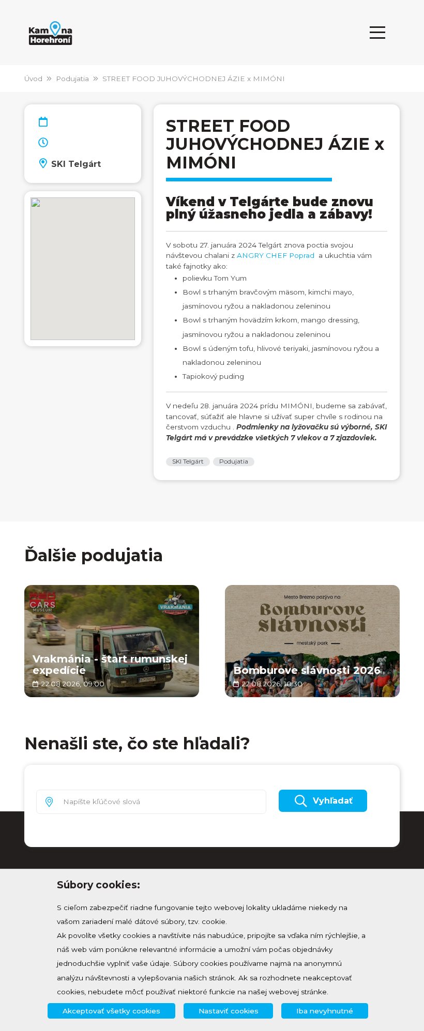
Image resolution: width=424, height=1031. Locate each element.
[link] (275, 255)
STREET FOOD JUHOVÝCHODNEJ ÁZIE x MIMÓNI (193, 78)
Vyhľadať (333, 801)
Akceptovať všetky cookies (111, 1011)
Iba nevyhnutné (324, 1011)
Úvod (33, 78)
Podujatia (72, 78)
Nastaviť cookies (229, 1011)
